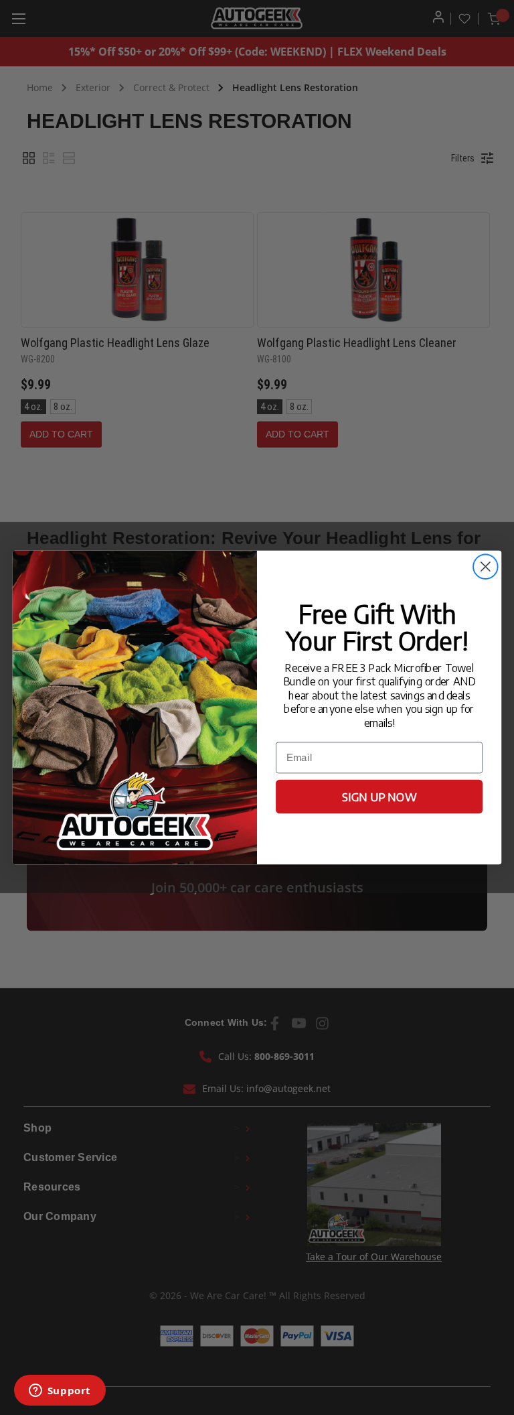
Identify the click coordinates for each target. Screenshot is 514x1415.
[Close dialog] (486, 566)
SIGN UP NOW (379, 796)
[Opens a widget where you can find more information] (59, 1391)
